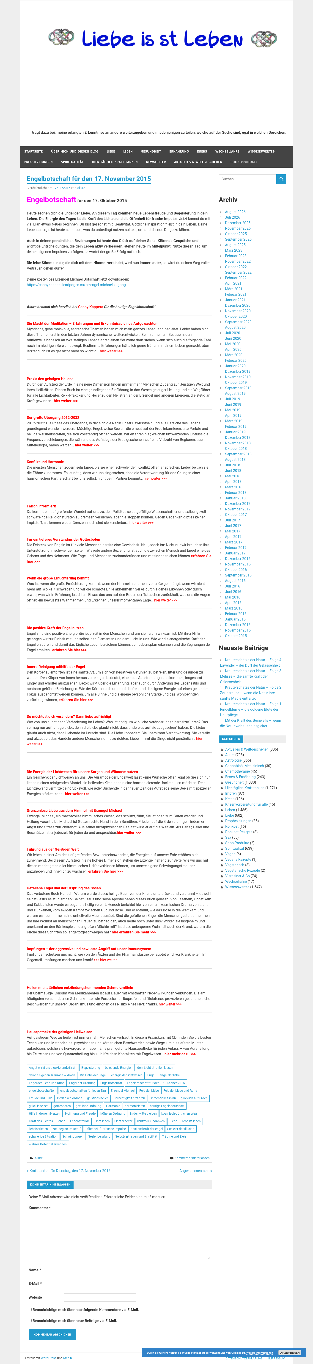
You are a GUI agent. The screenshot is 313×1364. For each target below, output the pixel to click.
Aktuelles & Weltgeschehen (198, 162)
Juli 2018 (232, 465)
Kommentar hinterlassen (192, 1158)
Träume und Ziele (174, 1136)
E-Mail (35, 1283)
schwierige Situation (43, 1136)
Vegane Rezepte (238, 859)
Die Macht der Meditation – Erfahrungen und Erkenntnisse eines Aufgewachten (92, 323)
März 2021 (233, 289)
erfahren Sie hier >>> (69, 650)
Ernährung (179, 151)
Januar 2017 (235, 553)
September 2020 (238, 322)
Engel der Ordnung (82, 1083)
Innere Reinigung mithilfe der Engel (56, 667)
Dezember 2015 (237, 625)
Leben (128, 151)
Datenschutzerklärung (243, 1358)
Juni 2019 (233, 404)
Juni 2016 (233, 592)
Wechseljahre (227, 151)
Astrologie (233, 760)
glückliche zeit (39, 1106)
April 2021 (233, 283)
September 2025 (238, 239)
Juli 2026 (232, 217)
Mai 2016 (232, 597)
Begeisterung (90, 1067)
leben (61, 1121)
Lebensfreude (80, 1121)
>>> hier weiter (105, 960)
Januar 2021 (235, 300)
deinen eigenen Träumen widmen (52, 1075)
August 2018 (235, 459)
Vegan (230, 854)
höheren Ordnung (112, 1113)
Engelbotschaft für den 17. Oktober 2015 (156, 1083)
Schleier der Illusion (180, 1129)
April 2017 (233, 536)
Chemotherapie (237, 771)
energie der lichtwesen (127, 1075)
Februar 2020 (236, 360)
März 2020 (233, 355)
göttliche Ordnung (88, 1106)
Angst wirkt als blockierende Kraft (53, 1067)
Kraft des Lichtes (41, 1121)
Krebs (202, 151)
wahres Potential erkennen (48, 1144)
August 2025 (235, 245)
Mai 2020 (232, 344)
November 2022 (238, 261)
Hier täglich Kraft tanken (115, 162)
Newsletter (156, 162)
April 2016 (233, 603)
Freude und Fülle (40, 1098)
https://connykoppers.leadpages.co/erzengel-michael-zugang (76, 285)
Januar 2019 (235, 432)
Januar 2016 (235, 619)
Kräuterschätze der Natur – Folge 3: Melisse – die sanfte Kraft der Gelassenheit (251, 676)
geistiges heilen (98, 1098)
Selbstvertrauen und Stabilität (136, 1136)
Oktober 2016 (236, 570)
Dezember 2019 (237, 371)
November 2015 (238, 630)
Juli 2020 (232, 333)
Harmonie (113, 1106)
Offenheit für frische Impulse (105, 1129)
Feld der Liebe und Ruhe (180, 1090)
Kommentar (40, 1208)
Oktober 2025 (236, 234)
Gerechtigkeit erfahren (129, 1098)
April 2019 (233, 415)
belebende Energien (118, 1067)
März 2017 (233, 542)
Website (35, 1297)
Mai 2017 (232, 531)
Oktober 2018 (236, 448)
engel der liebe (170, 1075)
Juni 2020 (233, 338)
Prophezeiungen (38, 162)
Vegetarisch (234, 865)
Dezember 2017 (237, 503)
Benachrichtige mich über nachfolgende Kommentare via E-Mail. (86, 1310)
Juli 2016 (232, 586)
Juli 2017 (232, 520)
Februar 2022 (236, 278)
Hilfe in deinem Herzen (44, 1113)
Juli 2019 (232, 399)
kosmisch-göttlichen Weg (179, 1113)
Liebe (111, 151)
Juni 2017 (233, 525)
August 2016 (235, 581)
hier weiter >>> (111, 351)
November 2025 (238, 228)
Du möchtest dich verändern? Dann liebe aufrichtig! (69, 716)
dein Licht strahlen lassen (155, 1067)
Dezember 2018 (237, 437)
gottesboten (62, 1106)
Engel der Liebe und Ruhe (46, 1083)
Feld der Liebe (149, 1090)
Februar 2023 (236, 256)
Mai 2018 (232, 476)
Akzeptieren (290, 1352)
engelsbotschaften (42, 1090)
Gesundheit (151, 151)
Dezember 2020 (237, 305)
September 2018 (238, 454)
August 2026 (235, 212)
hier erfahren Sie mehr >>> (134, 932)
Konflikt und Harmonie (45, 462)
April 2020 (233, 349)
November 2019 (238, 377)
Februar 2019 (236, 426)
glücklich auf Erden (194, 1098)
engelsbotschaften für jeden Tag (83, 1090)
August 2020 (235, 327)
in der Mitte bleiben (143, 1113)
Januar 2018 (235, 498)
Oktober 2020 (236, 316)
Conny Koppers (90, 307)
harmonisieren (135, 1106)
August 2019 (235, 393)
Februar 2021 (236, 294)
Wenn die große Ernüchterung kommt (58, 578)
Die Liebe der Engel (93, 1075)
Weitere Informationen (259, 1352)
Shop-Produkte (244, 162)
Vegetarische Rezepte (242, 870)
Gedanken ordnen (69, 1098)
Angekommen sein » (195, 1171)
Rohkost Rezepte (238, 832)
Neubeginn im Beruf (67, 1129)
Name (35, 1270)
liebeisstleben (38, 1129)
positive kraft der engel (147, 1129)
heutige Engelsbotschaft (167, 1106)
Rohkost (232, 826)
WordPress (48, 1358)
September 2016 (238, 575)
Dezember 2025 (237, 223)
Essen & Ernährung (240, 777)
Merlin (67, 1358)
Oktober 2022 (236, 267)
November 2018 (238, 443)
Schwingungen (72, 1136)
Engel (151, 1075)
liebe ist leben (191, 1121)
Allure (81, 188)
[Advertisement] (159, 92)
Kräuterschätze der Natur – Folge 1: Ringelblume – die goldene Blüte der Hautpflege (251, 709)
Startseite (33, 151)
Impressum (276, 1358)
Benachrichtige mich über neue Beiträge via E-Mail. (75, 1321)
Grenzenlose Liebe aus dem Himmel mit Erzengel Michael (74, 810)
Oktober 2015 (236, 636)
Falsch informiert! (41, 506)
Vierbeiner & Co (237, 876)
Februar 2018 (236, 492)
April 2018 (233, 481)
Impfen (231, 793)
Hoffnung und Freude (80, 1113)
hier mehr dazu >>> (180, 1054)
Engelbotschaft (111, 1083)
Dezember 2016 (237, 559)
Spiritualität (72, 162)
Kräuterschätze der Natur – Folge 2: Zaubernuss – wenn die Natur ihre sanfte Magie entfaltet (251, 693)
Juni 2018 (233, 470)
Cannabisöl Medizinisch (244, 766)
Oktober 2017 (236, 514)
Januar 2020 (235, 366)
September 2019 (238, 388)
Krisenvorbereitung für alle (246, 804)
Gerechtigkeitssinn (163, 1098)
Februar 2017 (236, 548)
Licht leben (102, 1121)
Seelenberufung (99, 1136)
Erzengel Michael (123, 1090)
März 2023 (233, 250)
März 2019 (233, 421)
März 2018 (233, 487)
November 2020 (238, 311)
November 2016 (238, 564)
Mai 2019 (232, 410)
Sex (228, 837)
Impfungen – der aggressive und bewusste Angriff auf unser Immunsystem (89, 949)
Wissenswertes (261, 151)
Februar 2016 (236, 614)
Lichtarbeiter (123, 1121)
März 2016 (233, 608)
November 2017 (238, 509)
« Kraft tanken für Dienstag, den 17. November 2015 (68, 1171)
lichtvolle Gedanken (151, 1121)
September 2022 (238, 272)
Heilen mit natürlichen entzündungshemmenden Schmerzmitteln (80, 987)
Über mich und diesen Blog (75, 151)
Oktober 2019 (236, 382)
